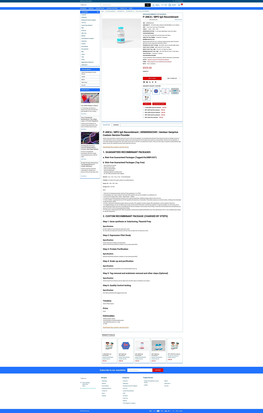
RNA (82, 51)
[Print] (150, 82)
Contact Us (123, 8)
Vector (83, 59)
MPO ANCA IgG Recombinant (122, 354)
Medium (83, 35)
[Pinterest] (155, 82)
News (130, 8)
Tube (82, 57)
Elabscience (84, 82)
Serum (83, 54)
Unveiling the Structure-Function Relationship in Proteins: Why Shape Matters (89, 147)
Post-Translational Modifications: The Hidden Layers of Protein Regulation (89, 119)
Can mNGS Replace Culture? (89, 105)
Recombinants (84, 49)
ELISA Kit (83, 30)
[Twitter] (152, 82)
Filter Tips (83, 33)
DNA (82, 28)
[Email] (147, 82)
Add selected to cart (159, 103)
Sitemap (104, 395)
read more (83, 113)
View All (83, 85)
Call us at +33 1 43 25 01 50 (89, 388)
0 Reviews (116, 125)
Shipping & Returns (112, 8)
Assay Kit (83, 14)
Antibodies (83, 8)
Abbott (83, 79)
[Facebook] (144, 82)
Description (106, 125)
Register (158, 5)
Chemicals (84, 41)
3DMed (83, 76)
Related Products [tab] (108, 335)
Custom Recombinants (86, 25)
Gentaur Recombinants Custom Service (88, 73)
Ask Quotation (100, 8)
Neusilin (91, 8)
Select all (147, 103)
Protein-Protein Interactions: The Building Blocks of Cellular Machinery (89, 164)
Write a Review (178, 19)
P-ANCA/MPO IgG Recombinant (106, 354)
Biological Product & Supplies (88, 20)
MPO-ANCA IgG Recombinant (155, 354)
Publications (84, 64)
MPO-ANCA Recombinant (174, 354)
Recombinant (84, 46)
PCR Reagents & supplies (87, 38)
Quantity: (146, 71)
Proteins (83, 43)
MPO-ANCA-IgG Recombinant (139, 354)
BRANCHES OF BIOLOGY (87, 62)
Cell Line (83, 22)
